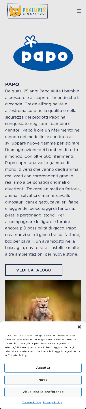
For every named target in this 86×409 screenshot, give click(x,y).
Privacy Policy (52, 402)
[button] (79, 327)
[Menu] (79, 11)
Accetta (43, 367)
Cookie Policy (31, 402)
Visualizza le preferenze (43, 392)
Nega (43, 379)
